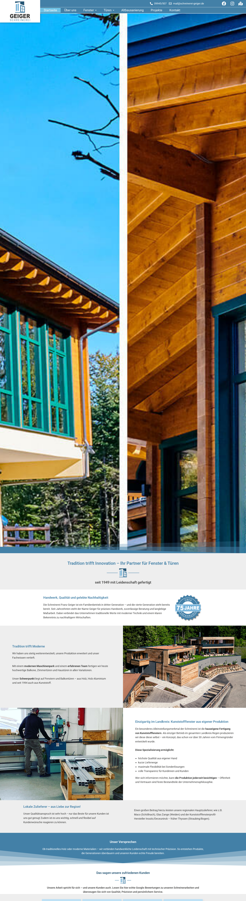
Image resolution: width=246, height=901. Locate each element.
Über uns (70, 10)
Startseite (50, 10)
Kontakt (174, 10)
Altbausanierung (132, 10)
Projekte (156, 10)
